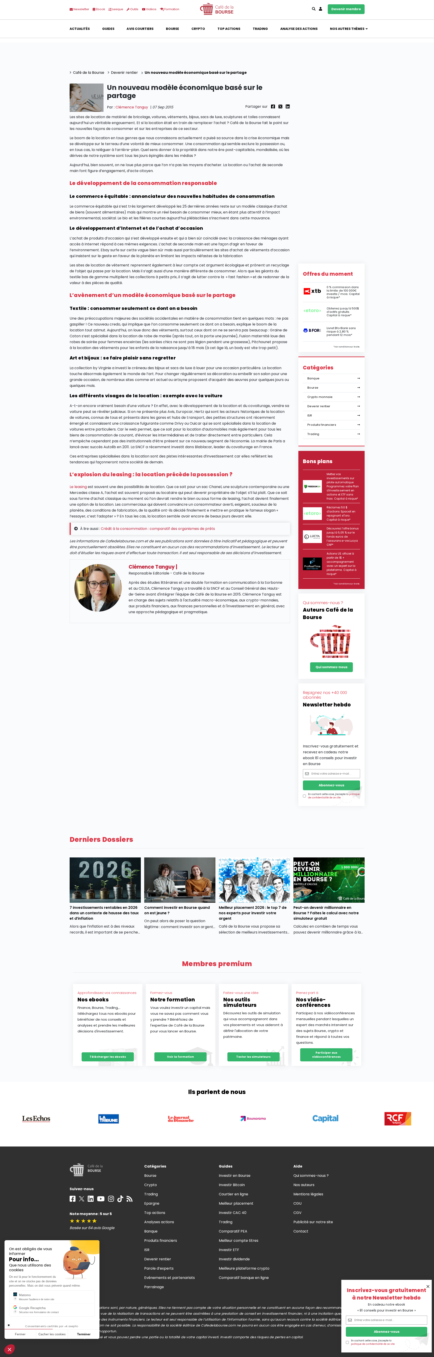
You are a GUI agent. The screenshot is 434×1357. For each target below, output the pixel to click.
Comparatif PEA (233, 1231)
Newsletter (81, 9)
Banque (313, 378)
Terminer (83, 1334)
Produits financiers (321, 425)
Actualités (80, 29)
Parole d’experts (159, 1268)
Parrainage (154, 1287)
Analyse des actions (299, 29)
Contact (300, 1231)
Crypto (198, 29)
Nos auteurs (303, 1184)
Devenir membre (346, 9)
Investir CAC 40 (232, 1212)
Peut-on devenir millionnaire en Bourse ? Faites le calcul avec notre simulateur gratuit (326, 913)
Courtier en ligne (233, 1194)
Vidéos (150, 9)
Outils (134, 9)
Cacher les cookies (52, 1334)
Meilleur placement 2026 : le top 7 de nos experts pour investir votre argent (253, 913)
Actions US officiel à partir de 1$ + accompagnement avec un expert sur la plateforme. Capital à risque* (341, 564)
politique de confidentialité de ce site (373, 1344)
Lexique (117, 9)
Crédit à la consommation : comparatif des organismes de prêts (158, 528)
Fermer (20, 1334)
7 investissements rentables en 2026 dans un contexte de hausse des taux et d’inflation (104, 913)
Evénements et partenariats (169, 1277)
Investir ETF (229, 1249)
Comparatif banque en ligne (244, 1277)
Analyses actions (159, 1222)
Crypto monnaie (320, 397)
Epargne (151, 1203)
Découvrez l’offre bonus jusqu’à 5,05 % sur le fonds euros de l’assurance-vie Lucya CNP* (343, 537)
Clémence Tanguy (132, 107)
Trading (260, 29)
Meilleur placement (236, 1203)
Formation (171, 9)
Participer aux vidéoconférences (326, 1055)
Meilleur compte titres (239, 1240)
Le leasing (78, 486)
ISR (309, 415)
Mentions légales (308, 1194)
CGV (297, 1212)
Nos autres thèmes (347, 29)
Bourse (172, 29)
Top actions (228, 29)
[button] (9, 1349)
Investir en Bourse (235, 1175)
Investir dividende (234, 1259)
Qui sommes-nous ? (311, 1175)
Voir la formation (180, 1057)
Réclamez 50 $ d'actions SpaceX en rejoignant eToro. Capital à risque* (341, 513)
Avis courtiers (140, 29)
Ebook (100, 9)
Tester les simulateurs (253, 1057)
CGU (297, 1203)
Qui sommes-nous (331, 667)
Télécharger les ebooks (108, 1057)
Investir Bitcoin (232, 1184)
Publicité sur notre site (313, 1222)
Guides (108, 29)
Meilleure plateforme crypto (244, 1268)
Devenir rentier (318, 406)
